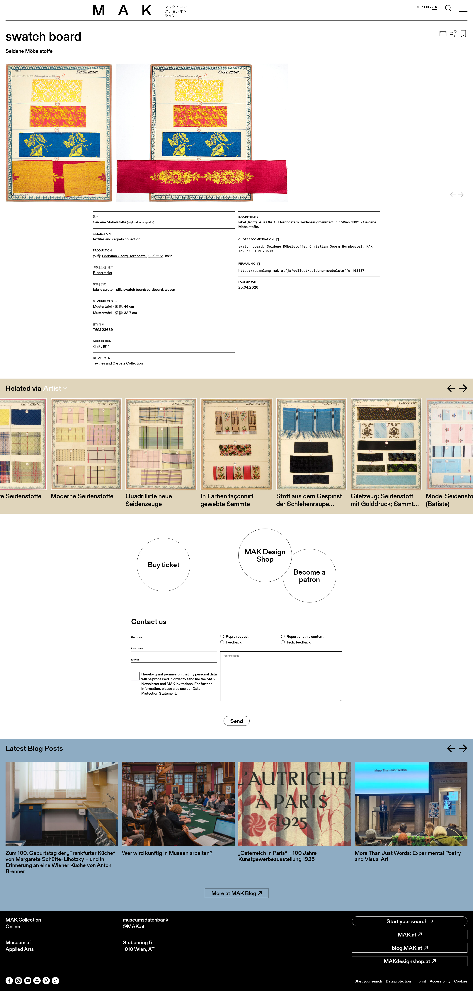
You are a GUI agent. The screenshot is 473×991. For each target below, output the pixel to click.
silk (119, 289)
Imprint (420, 981)
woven (170, 289)
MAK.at (407, 934)
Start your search (407, 921)
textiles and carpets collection (116, 239)
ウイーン (155, 256)
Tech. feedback (298, 642)
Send (236, 721)
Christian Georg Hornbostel (124, 256)
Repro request (237, 636)
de (418, 7)
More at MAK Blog (233, 893)
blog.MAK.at (407, 948)
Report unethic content (305, 636)
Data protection (398, 981)
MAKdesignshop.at (407, 961)
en (426, 7)
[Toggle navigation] (463, 9)
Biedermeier (102, 272)
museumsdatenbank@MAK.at (145, 923)
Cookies (460, 981)
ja (434, 7)
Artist (52, 388)
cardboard (155, 289)
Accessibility (440, 981)
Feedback (233, 642)
